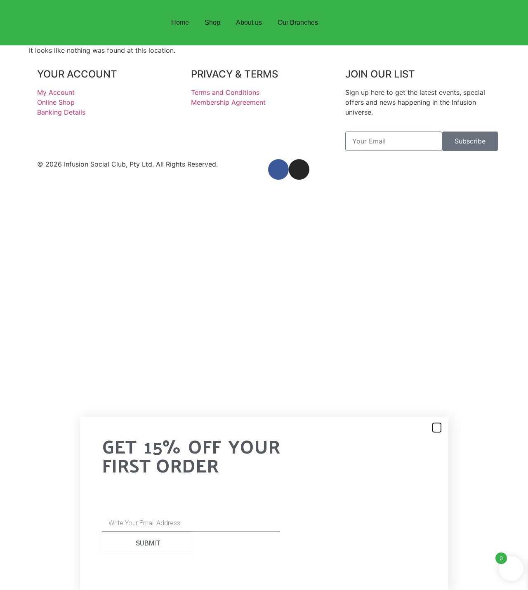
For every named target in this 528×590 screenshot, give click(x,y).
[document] (264, 482)
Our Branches (298, 22)
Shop (212, 22)
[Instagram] (453, 22)
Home (180, 22)
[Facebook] (432, 22)
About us (249, 22)
